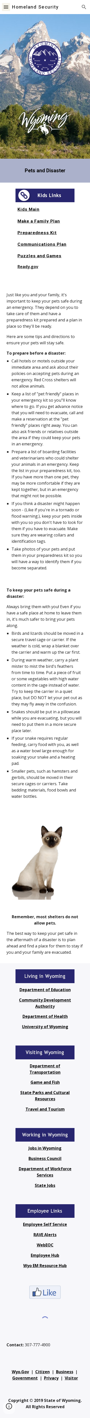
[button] (6, 7)
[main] (45, 171)
